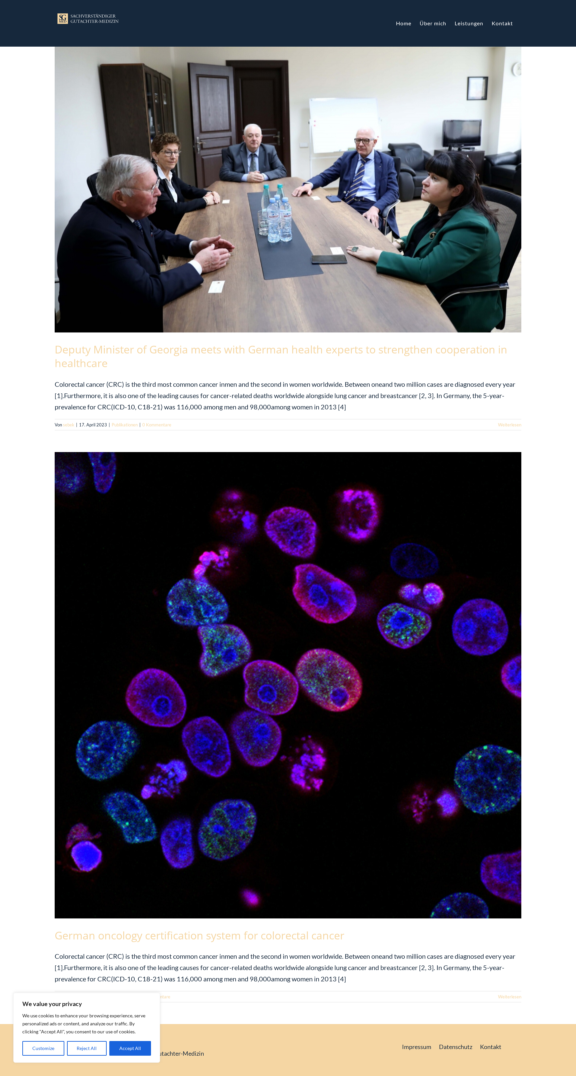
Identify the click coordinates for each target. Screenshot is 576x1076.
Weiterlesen (509, 424)
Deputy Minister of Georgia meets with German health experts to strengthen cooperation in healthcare (281, 356)
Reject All (87, 1048)
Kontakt (490, 1046)
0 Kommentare (156, 424)
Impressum (416, 1046)
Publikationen (125, 424)
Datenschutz (455, 1046)
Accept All (130, 1048)
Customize (43, 1048)
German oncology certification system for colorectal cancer (199, 935)
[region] (86, 1028)
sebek (68, 424)
